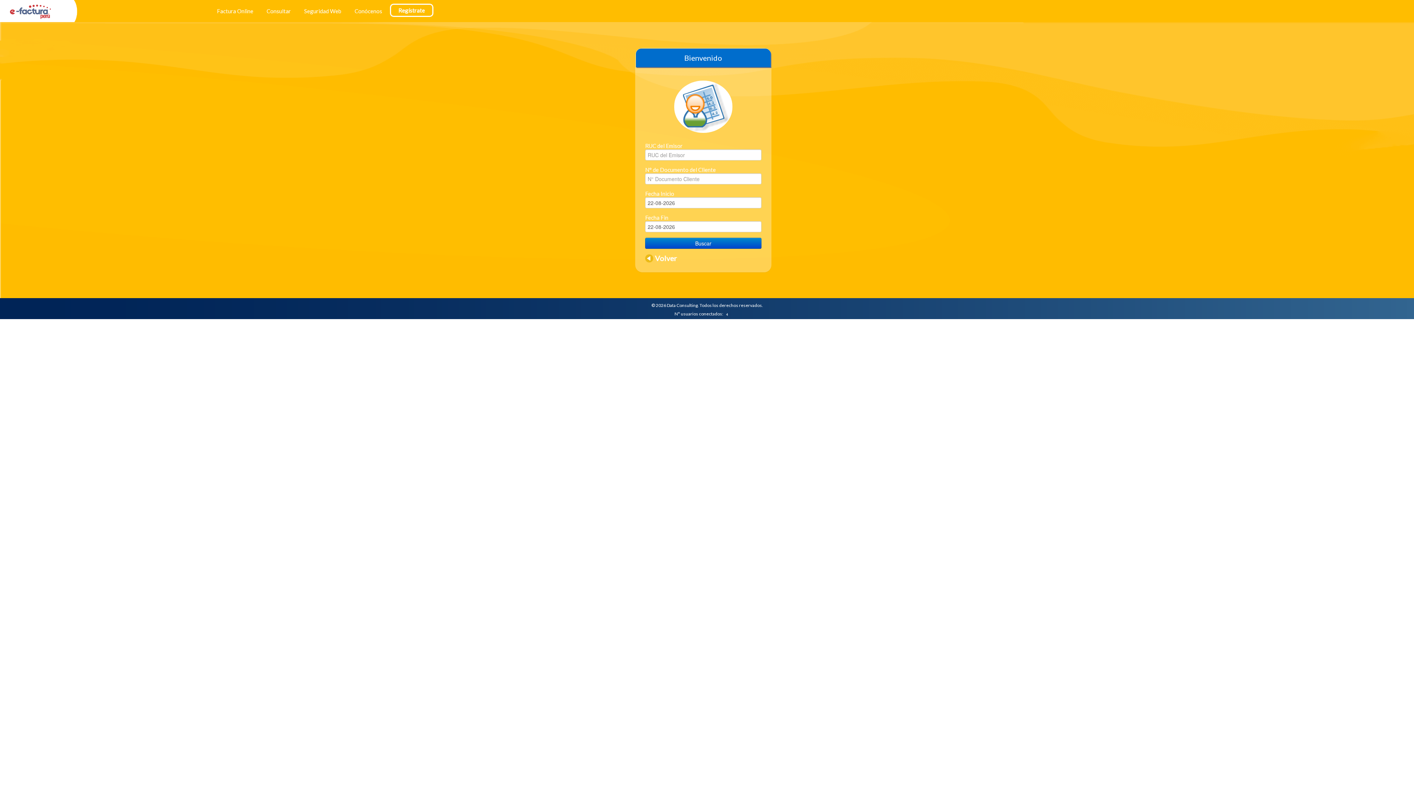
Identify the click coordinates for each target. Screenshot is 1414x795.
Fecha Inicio (659, 193)
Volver (666, 258)
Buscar (703, 243)
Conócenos (368, 11)
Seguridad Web (322, 11)
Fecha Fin (656, 217)
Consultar (279, 11)
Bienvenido (703, 57)
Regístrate (411, 10)
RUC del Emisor (664, 145)
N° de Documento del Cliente (680, 169)
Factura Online (235, 11)
